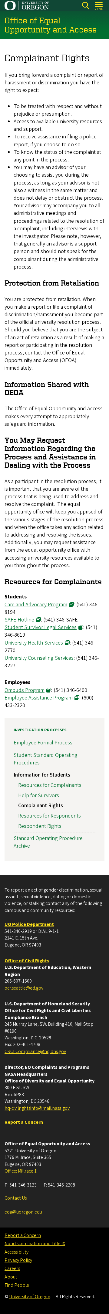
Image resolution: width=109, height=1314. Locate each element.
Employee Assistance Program (39, 698)
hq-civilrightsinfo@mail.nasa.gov (37, 1108)
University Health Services (34, 643)
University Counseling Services (39, 658)
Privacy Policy (18, 1260)
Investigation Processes (40, 730)
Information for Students (42, 775)
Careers (12, 1268)
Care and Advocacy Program (36, 604)
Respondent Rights (39, 826)
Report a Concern (23, 1235)
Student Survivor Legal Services (41, 627)
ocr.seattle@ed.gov (24, 988)
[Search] (85, 5)
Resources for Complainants (49, 785)
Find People (17, 1285)
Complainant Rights (40, 805)
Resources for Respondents (49, 816)
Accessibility (16, 1252)
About (11, 1277)
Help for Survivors (38, 795)
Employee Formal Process (43, 743)
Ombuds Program (25, 690)
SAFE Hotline (19, 620)
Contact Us (16, 1198)
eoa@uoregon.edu (23, 1212)
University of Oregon (29, 1296)
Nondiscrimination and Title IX (35, 1243)
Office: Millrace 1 (21, 1171)
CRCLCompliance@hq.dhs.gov (35, 1051)
